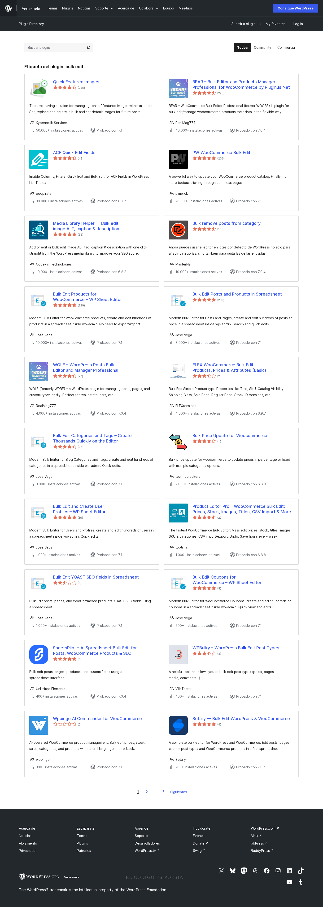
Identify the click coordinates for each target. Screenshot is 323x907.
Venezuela (71, 877)
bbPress (259, 843)
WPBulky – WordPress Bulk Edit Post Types (235, 647)
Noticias (25, 836)
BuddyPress (262, 851)
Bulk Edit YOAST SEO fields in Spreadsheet (96, 577)
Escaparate (86, 828)
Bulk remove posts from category (226, 223)
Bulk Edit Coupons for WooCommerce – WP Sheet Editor (227, 580)
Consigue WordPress (296, 8)
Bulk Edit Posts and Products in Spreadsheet (237, 294)
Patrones (84, 851)
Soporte (141, 836)
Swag (199, 851)
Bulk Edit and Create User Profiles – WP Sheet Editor (79, 509)
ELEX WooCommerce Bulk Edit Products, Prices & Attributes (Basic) (229, 367)
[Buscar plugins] (88, 47)
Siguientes (178, 792)
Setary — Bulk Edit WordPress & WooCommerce (241, 718)
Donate (201, 843)
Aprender (142, 828)
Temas (82, 836)
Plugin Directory (31, 24)
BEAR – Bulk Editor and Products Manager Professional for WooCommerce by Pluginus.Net (241, 84)
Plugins (82, 843)
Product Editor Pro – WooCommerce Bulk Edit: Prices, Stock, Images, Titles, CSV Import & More (241, 509)
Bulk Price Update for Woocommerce (229, 435)
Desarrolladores (147, 843)
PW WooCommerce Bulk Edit (221, 152)
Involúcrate (201, 828)
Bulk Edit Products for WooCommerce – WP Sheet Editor (87, 297)
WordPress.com (265, 828)
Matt (256, 836)
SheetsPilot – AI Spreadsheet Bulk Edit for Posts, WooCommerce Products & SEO (95, 650)
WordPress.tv (147, 851)
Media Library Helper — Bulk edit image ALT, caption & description (86, 226)
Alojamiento (28, 843)
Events (198, 836)
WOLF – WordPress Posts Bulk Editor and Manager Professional (85, 367)
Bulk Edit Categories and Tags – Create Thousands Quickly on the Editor (92, 438)
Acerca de (27, 828)
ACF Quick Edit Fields (74, 152)
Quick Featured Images (76, 81)
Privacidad (27, 851)
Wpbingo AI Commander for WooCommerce (97, 718)
